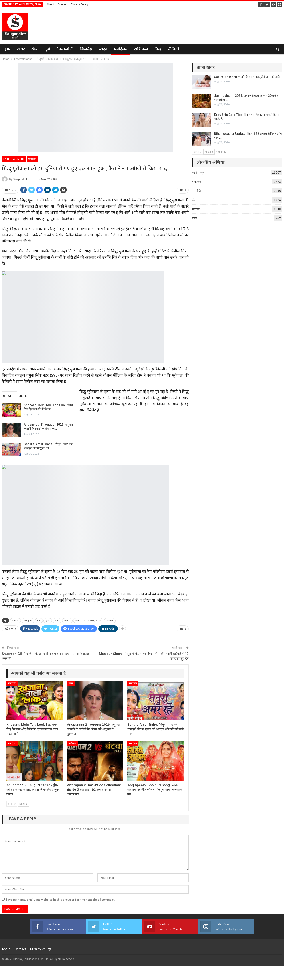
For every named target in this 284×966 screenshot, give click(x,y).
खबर (21, 49)
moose (109, 620)
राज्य (194, 218)
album (15, 620)
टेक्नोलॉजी (65, 49)
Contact (63, 4)
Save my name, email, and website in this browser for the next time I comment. (60, 899)
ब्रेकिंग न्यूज (198, 172)
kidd (57, 620)
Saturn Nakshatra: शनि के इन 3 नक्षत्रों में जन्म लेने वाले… (248, 77)
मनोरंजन (121, 49)
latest (67, 620)
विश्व (158, 49)
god (48, 620)
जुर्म (47, 49)
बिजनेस (86, 49)
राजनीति (196, 191)
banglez (28, 620)
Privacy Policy (79, 4)
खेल (34, 49)
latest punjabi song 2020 (88, 620)
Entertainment (13, 159)
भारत (103, 49)
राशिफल (141, 49)
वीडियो (173, 49)
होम (7, 49)
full (39, 620)
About (50, 4)
